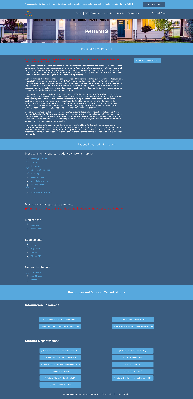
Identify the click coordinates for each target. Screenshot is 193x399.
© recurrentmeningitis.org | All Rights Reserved (80, 394)
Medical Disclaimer (123, 394)
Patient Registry (98, 13)
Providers (121, 13)
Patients (111, 13)
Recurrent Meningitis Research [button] (147, 60)
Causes (79, 13)
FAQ (86, 13)
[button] (154, 4)
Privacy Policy (107, 394)
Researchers (133, 13)
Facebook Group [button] (159, 13)
